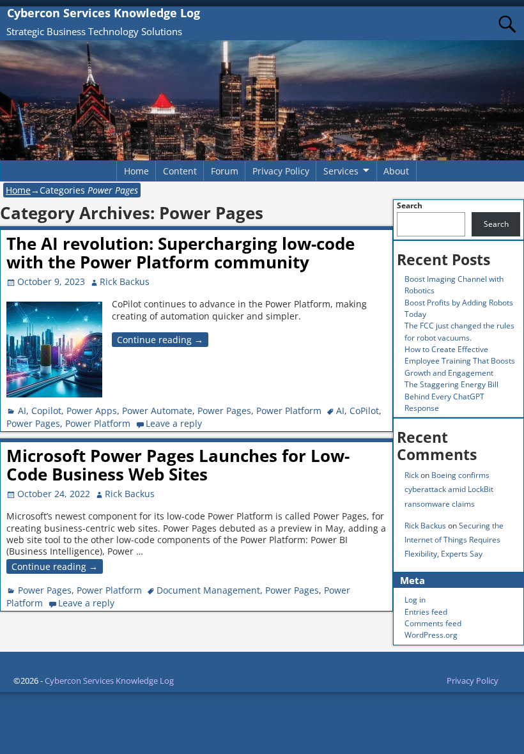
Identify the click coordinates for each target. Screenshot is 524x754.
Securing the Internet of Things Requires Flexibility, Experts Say (454, 539)
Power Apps (91, 410)
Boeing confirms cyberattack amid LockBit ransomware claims (449, 489)
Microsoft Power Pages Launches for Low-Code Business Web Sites (178, 465)
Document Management (208, 590)
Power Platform (288, 410)
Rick (412, 475)
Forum (224, 171)
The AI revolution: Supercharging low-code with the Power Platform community (180, 252)
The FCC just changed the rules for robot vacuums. (459, 331)
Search (409, 205)
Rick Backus (425, 525)
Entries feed (426, 611)
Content (180, 171)
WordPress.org (431, 634)
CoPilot (364, 410)
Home (136, 171)
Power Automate (157, 410)
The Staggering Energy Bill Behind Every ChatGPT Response (451, 396)
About (396, 171)
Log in (415, 599)
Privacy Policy (280, 171)
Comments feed (433, 623)
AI (22, 410)
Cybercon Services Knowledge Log (103, 12)
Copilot (46, 410)
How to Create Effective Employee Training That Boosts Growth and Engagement (460, 361)
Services (340, 171)
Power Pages (224, 410)
